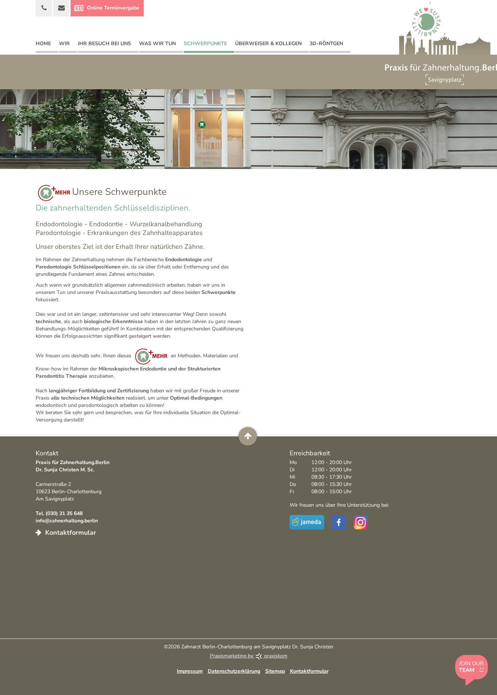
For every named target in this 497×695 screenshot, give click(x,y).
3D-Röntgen (326, 43)
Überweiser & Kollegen (268, 43)
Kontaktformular (69, 532)
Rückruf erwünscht (44, 8)
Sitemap (275, 671)
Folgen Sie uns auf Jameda (308, 522)
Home (43, 43)
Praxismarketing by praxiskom (248, 655)
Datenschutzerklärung (234, 671)
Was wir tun (157, 43)
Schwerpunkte (205, 43)
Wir (64, 43)
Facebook (338, 522)
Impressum (190, 671)
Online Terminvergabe (113, 7)
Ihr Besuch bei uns (104, 43)
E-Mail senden (61, 8)
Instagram (360, 522)
